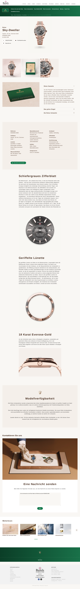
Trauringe (12, 573)
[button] (59, 86)
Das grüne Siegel (49, 109)
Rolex (40, 574)
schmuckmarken (40, 577)
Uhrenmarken (40, 575)
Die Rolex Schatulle (50, 113)
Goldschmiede (12, 574)
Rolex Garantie (49, 86)
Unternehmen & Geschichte (15, 577)
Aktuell (11, 569)
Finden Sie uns (8, 43)
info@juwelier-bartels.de (58, 571)
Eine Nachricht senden (21, 40)
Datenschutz (42, 585)
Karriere (11, 581)
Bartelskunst (12, 578)
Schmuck (11, 571)
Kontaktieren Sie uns (15, 11)
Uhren (11, 570)
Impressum (46, 585)
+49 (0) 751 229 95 (8, 40)
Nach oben (40, 559)
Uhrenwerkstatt (13, 575)
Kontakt (11, 579)
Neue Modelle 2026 (42, 535)
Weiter (40, 508)
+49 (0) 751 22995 (56, 573)
